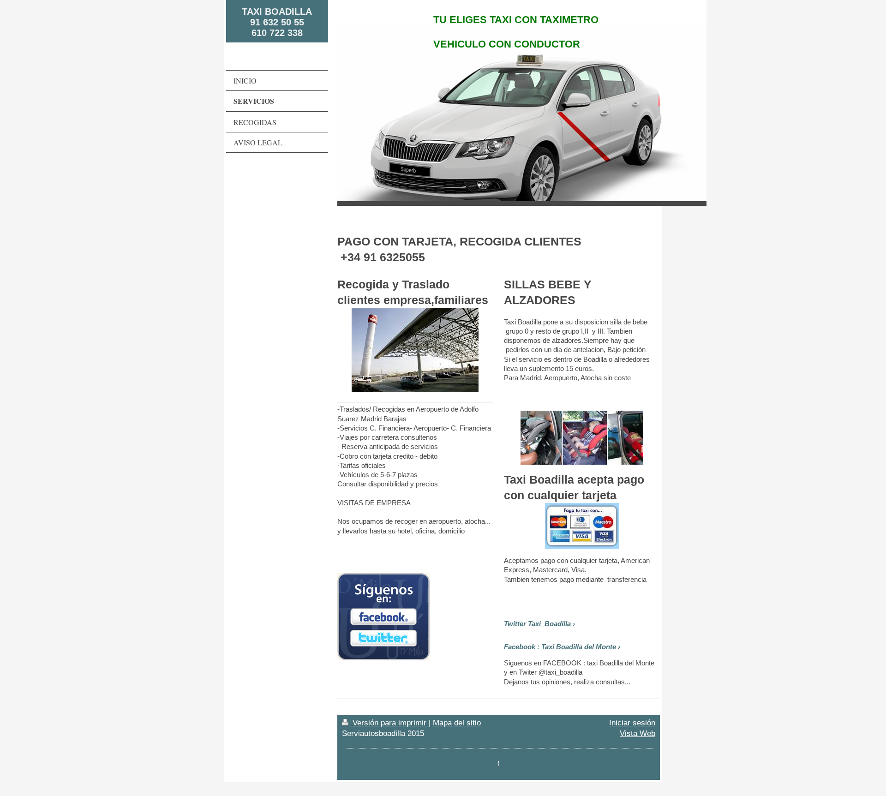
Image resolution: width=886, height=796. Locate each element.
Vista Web (637, 733)
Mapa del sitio (457, 722)
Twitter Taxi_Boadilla (537, 624)
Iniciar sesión (632, 722)
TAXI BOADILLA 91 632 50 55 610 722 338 (277, 22)
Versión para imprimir (389, 722)
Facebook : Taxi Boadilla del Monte (560, 647)
